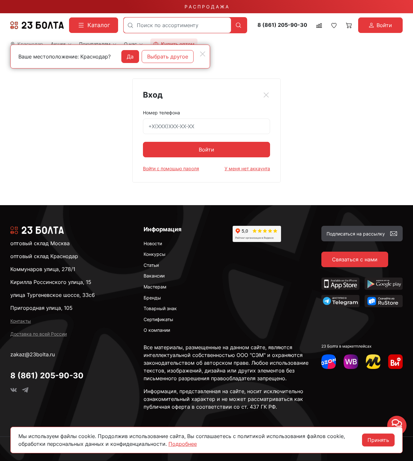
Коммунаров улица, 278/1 (42, 269)
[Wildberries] (351, 361)
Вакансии (154, 275)
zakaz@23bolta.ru (32, 354)
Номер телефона (161, 112)
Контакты (20, 321)
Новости (153, 243)
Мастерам (155, 286)
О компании (157, 330)
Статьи (151, 265)
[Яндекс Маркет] (373, 361)
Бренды (152, 297)
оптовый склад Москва (40, 243)
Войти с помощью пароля (171, 168)
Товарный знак (160, 308)
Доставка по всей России (38, 334)
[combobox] (177, 25)
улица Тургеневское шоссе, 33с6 (52, 295)
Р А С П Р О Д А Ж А (206, 6)
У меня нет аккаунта (247, 168)
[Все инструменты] (395, 361)
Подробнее (182, 444)
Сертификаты (158, 319)
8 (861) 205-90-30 (282, 25)
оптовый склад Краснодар (44, 256)
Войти (206, 149)
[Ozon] (328, 361)
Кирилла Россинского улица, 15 (50, 282)
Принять (378, 440)
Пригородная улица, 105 (41, 308)
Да (130, 56)
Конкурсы (155, 254)
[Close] (266, 95)
